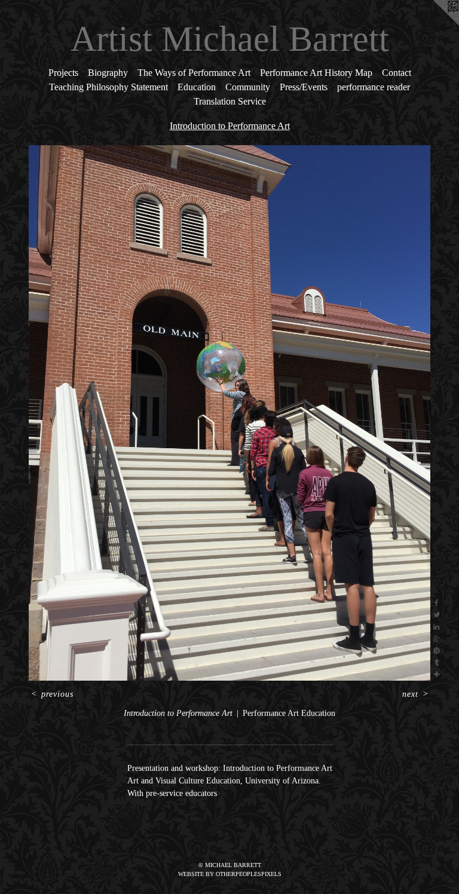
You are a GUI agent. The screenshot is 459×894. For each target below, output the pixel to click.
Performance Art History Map (316, 73)
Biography (108, 73)
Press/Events (304, 87)
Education (197, 87)
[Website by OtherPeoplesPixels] (435, 24)
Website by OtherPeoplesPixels (229, 874)
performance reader (373, 87)
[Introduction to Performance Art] (229, 413)
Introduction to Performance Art (230, 126)
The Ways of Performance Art (193, 73)
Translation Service (230, 101)
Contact (396, 73)
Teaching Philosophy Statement (108, 87)
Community (247, 87)
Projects (63, 73)
